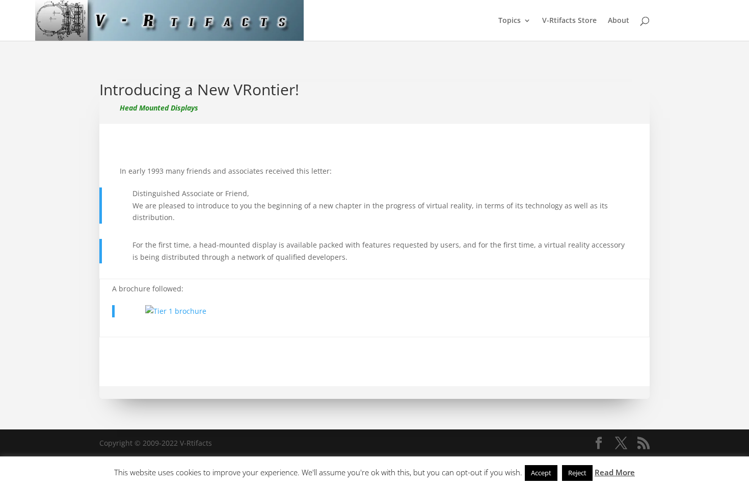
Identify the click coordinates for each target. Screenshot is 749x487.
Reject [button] (577, 472)
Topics (509, 21)
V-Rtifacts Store (569, 21)
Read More (615, 472)
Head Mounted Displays (159, 108)
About (618, 21)
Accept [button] (541, 472)
